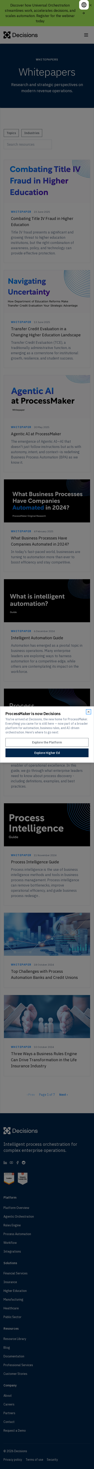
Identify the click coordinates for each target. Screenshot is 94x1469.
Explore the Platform (47, 742)
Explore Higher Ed (47, 753)
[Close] (88, 712)
